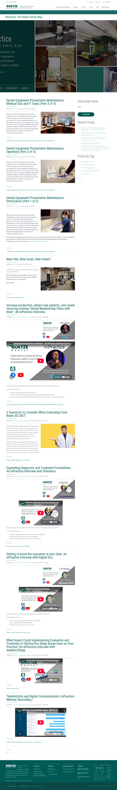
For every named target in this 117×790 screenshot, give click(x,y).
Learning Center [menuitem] (105, 7)
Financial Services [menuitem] (52, 774)
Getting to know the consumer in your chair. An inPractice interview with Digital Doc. (36, 555)
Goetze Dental (16, 109)
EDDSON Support (24, 786)
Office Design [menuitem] (51, 769)
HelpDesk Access (12, 786)
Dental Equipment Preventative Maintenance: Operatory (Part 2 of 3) (35, 150)
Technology (26, 404)
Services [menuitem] (83, 7)
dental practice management (46, 140)
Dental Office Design (17, 297)
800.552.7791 (83, 773)
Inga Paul (14, 264)
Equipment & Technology (63, 7)
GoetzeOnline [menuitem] (37, 769)
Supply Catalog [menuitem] (38, 771)
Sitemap (39, 786)
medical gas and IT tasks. (41, 241)
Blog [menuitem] (98, 7)
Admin (34, 786)
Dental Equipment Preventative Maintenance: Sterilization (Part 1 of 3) (35, 199)
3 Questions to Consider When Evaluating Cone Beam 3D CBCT (36, 414)
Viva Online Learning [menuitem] (68, 771)
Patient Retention (16, 404)
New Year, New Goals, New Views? (28, 259)
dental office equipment (18, 140)
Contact (91, 2)
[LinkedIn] (103, 1)
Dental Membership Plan (55, 404)
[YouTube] (107, 1)
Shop (98, 2)
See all (79, 178)
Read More (9, 137)
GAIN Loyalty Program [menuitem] (68, 769)
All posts (8, 749)
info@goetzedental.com (83, 777)
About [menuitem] (91, 7)
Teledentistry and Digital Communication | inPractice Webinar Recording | (40, 698)
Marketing (14, 742)
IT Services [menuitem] (51, 771)
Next (7, 752)
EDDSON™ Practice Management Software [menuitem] (39, 774)
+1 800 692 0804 (11, 1)
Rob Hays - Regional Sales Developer (22, 317)
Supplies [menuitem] (75, 7)
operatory (30, 241)
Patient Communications (25, 742)
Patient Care (15, 688)
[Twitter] (110, 1)
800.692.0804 (83, 769)
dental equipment (31, 140)
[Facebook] (105, 1)
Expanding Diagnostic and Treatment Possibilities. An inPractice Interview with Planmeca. (39, 469)
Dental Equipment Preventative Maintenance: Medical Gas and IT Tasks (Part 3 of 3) (35, 102)
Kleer (58, 386)
